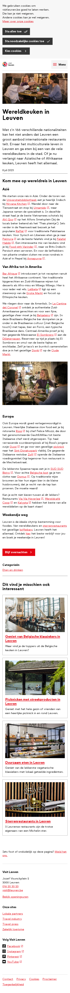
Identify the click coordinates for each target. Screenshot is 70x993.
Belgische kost (39, 473)
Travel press (10, 924)
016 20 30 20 (10, 886)
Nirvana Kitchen (18, 204)
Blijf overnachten (16, 552)
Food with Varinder (23, 247)
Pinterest (14, 957)
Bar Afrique (11, 274)
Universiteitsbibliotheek (22, 200)
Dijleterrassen (11, 339)
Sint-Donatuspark (25, 451)
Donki (37, 350)
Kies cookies (13, 51)
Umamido (41, 208)
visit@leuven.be (12, 890)
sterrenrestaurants (55, 526)
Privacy (21, 979)
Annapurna (36, 258)
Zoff (32, 454)
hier (28, 533)
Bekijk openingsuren (15, 897)
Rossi (20, 431)
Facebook (15, 946)
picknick (58, 447)
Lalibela (34, 289)
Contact (7, 979)
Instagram (15, 952)
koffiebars (26, 530)
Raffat (21, 231)
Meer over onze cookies (18, 21)
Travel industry (12, 919)
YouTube (14, 962)
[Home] (14, 64)
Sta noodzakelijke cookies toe (25, 41)
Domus (23, 477)
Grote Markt (34, 293)
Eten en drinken (12, 570)
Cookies (34, 979)
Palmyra (9, 239)
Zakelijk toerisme (13, 929)
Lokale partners (12, 914)
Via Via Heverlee (31, 499)
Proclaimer (49, 979)
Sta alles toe (13, 31)
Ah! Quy (9, 219)
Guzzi (15, 447)
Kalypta (24, 503)
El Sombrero (47, 335)
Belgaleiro (45, 315)
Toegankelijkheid (13, 984)
